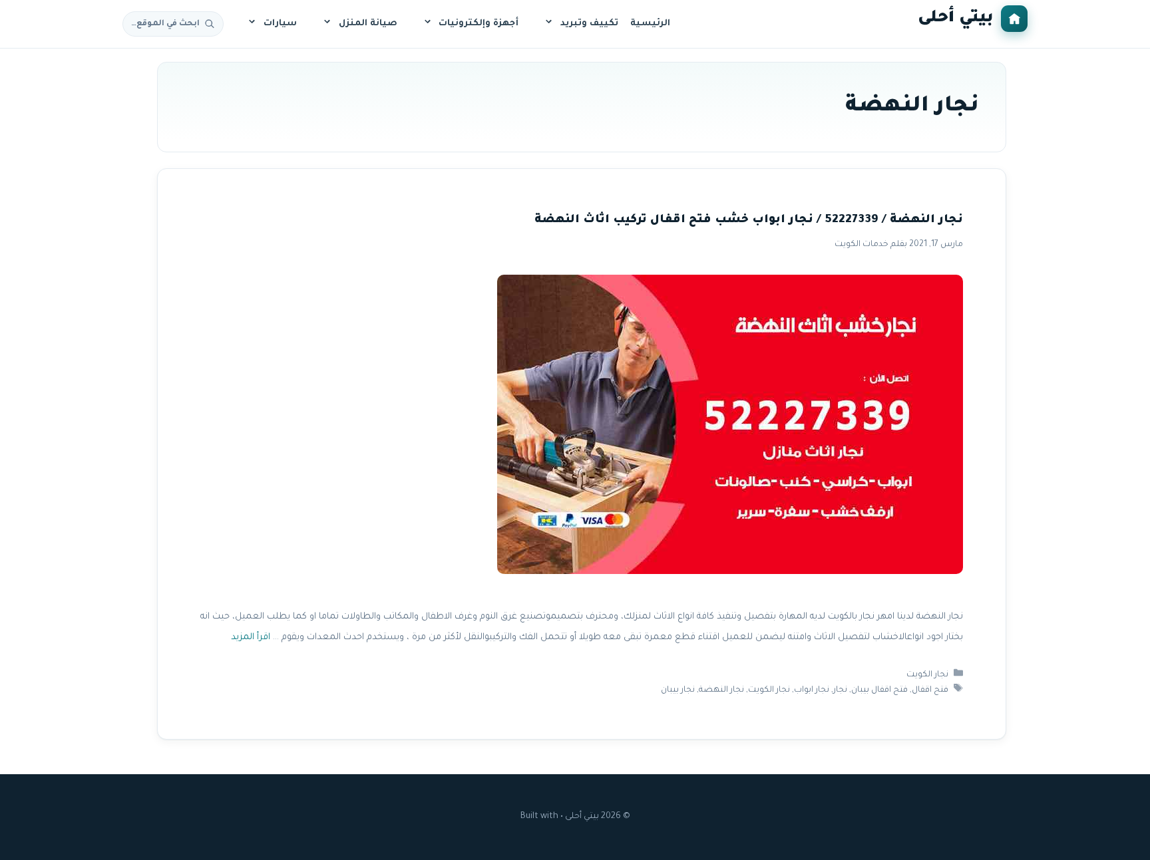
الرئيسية (650, 24)
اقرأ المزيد (250, 638)
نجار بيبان (678, 690)
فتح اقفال (930, 690)
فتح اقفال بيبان (879, 690)
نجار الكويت (927, 675)
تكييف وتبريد (589, 24)
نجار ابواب (811, 690)
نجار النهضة (721, 690)
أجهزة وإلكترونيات (478, 24)
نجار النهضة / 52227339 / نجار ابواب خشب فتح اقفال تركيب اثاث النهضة (748, 220)
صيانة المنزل (368, 24)
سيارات (280, 24)
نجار (840, 690)
